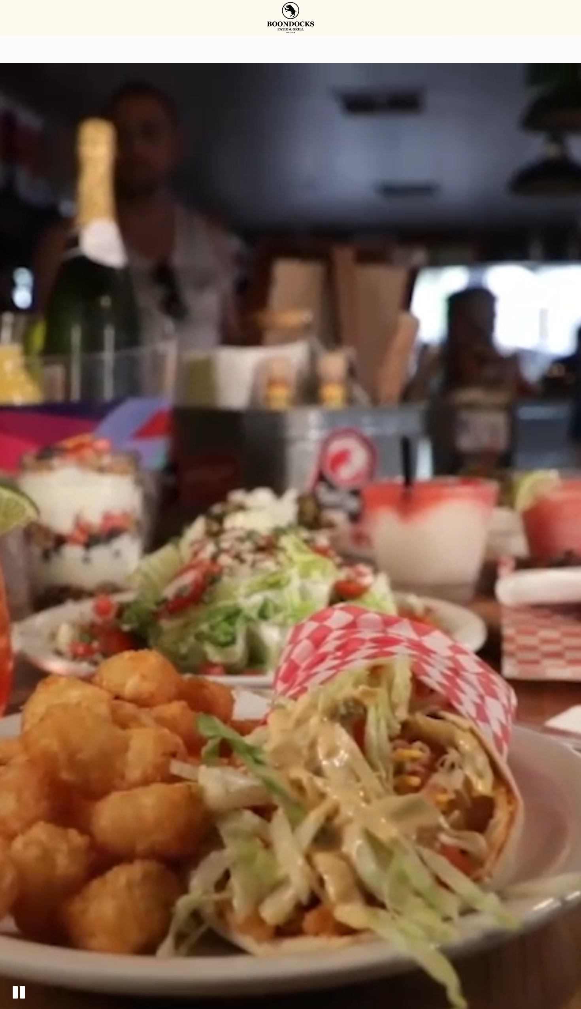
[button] (19, 992)
